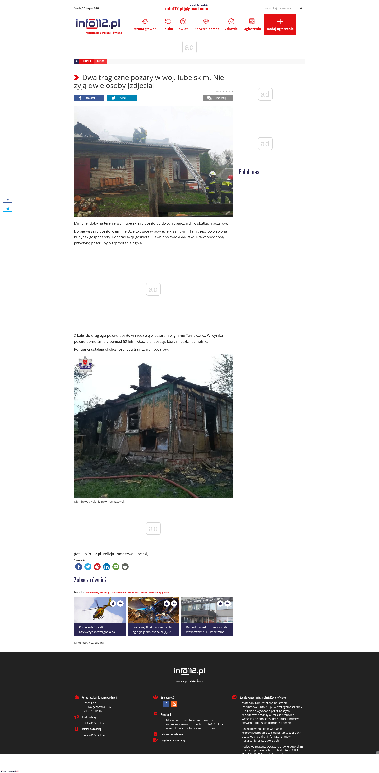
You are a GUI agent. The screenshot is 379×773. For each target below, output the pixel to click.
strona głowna (145, 29)
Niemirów (133, 592)
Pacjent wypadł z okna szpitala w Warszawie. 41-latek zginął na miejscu (206, 631)
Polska (167, 29)
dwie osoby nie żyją (97, 592)
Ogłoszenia (252, 29)
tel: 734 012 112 (94, 723)
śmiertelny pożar (159, 592)
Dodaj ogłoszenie (280, 29)
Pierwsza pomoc (206, 29)
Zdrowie (231, 29)
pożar (144, 592)
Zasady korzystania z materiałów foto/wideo (263, 697)
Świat (183, 29)
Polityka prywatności (172, 734)
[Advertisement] (189, 764)
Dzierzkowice (118, 592)
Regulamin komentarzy (173, 740)
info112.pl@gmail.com (186, 8)
